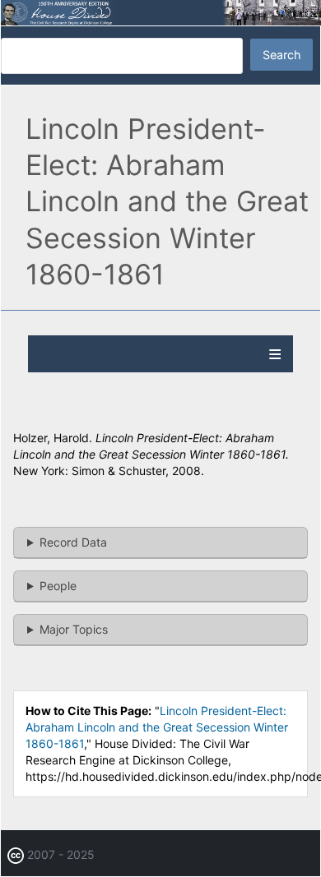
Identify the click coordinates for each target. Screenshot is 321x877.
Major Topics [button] (74, 629)
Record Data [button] (73, 542)
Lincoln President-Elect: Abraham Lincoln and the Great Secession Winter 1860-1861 (157, 727)
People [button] (58, 586)
